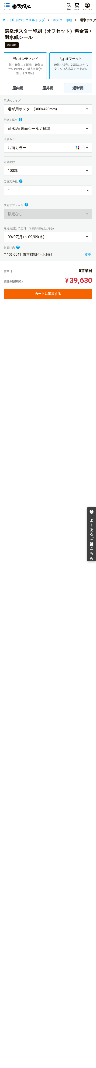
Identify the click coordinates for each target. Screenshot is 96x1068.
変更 (88, 254)
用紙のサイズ (12, 100)
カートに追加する (48, 293)
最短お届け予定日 (29, 228)
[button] (48, 109)
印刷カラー (11, 139)
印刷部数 (10, 162)
